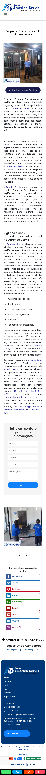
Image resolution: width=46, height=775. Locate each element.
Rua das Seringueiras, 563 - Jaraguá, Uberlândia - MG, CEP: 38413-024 (23, 409)
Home (6, 677)
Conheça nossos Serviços (24, 90)
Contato (7, 692)
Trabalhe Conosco (12, 724)
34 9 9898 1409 (13, 707)
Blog (5, 689)
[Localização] (29, 772)
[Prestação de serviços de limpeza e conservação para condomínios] (37, 508)
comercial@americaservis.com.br (21, 397)
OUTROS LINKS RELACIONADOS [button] (25, 639)
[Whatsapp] (6, 772)
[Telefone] (17, 772)
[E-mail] (40, 772)
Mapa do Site (9, 696)
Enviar (23, 485)
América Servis (21, 108)
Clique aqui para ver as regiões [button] (23, 650)
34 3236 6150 (12, 711)
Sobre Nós (8, 681)
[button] (19, 555)
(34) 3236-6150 (20, 391)
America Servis (11, 369)
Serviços (7, 685)
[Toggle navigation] (5, 14)
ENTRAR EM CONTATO (16, 733)
